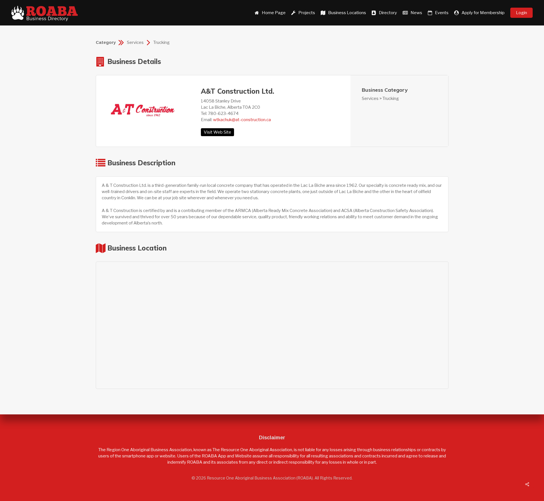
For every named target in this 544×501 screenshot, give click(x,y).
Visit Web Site (217, 132)
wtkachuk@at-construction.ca (242, 119)
